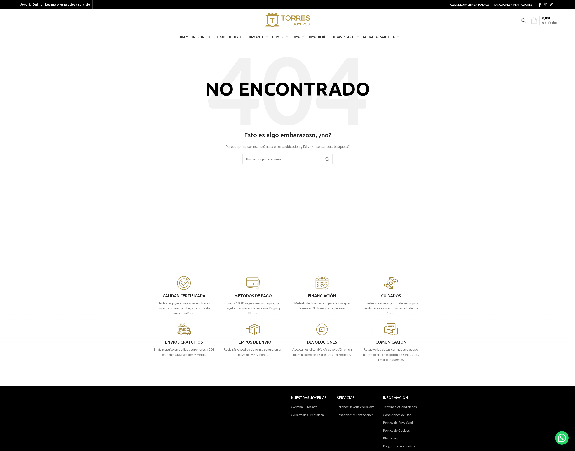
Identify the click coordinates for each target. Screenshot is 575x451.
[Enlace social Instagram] (545, 4)
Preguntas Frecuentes (399, 446)
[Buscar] (523, 20)
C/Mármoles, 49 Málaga (307, 415)
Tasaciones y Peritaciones (355, 415)
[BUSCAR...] (327, 159)
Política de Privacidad (398, 422)
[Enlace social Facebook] (539, 4)
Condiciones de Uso (397, 415)
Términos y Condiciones (400, 407)
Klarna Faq (390, 438)
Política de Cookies (396, 430)
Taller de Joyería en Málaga (355, 407)
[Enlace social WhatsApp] (552, 4)
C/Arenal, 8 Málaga (304, 407)
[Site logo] (287, 20)
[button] (562, 438)
